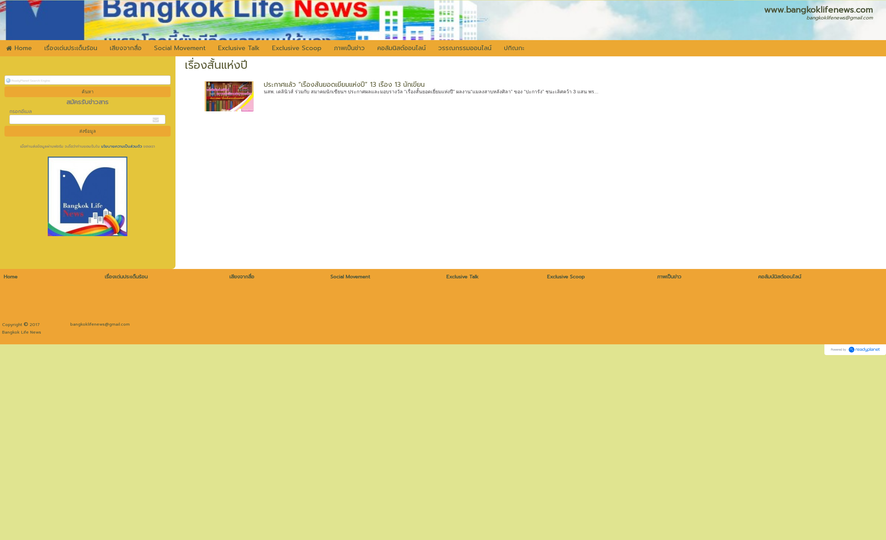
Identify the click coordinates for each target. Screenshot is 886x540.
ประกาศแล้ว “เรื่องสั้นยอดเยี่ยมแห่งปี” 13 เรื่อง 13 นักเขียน (344, 85)
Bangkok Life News (21, 332)
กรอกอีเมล (20, 111)
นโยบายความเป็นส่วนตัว (121, 146)
